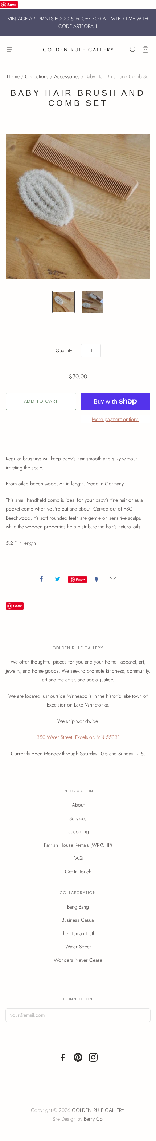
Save (11, 4)
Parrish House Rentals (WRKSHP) (78, 845)
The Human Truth (78, 933)
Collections (37, 76)
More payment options (115, 419)
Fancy (96, 579)
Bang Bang (78, 906)
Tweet (58, 579)
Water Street (78, 946)
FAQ (78, 858)
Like (41, 579)
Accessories (67, 76)
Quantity (64, 350)
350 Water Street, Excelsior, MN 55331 (78, 737)
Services (78, 818)
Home (13, 76)
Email (113, 579)
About (78, 804)
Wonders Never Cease (78, 960)
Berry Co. (94, 1118)
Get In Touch (78, 871)
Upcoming (78, 831)
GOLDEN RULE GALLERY (98, 1110)
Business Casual (78, 920)
